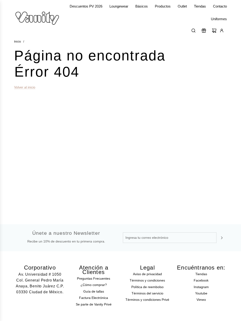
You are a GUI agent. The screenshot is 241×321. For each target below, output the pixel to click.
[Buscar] (193, 30)
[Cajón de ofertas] (204, 30)
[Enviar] (222, 238)
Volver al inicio (24, 87)
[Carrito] (214, 30)
